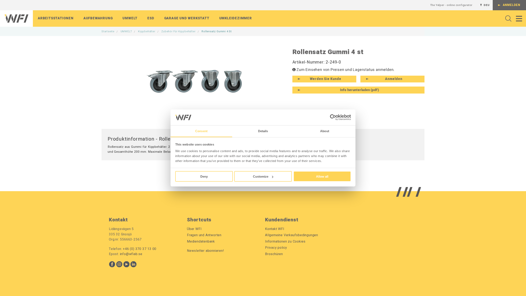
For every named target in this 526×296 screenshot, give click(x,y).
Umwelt (129, 18)
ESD (150, 18)
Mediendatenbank (201, 241)
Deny (204, 176)
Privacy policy (276, 247)
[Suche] (507, 18)
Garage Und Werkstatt (186, 18)
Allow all (322, 176)
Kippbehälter (146, 31)
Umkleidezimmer (235, 18)
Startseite (108, 31)
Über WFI (194, 229)
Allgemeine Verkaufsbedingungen (291, 235)
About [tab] (324, 131)
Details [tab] (263, 131)
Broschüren (274, 254)
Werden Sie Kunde (325, 78)
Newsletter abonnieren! (205, 250)
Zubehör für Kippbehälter (178, 31)
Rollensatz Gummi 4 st (217, 31)
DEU (486, 5)
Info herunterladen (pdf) (359, 90)
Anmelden (511, 5)
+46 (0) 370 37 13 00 (139, 248)
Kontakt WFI (274, 229)
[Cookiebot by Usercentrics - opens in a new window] (333, 117)
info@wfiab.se (131, 254)
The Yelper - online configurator (451, 5)
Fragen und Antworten (204, 235)
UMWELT (126, 31)
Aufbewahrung (98, 18)
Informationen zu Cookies (285, 241)
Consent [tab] (201, 131)
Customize (260, 176)
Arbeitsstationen (56, 18)
